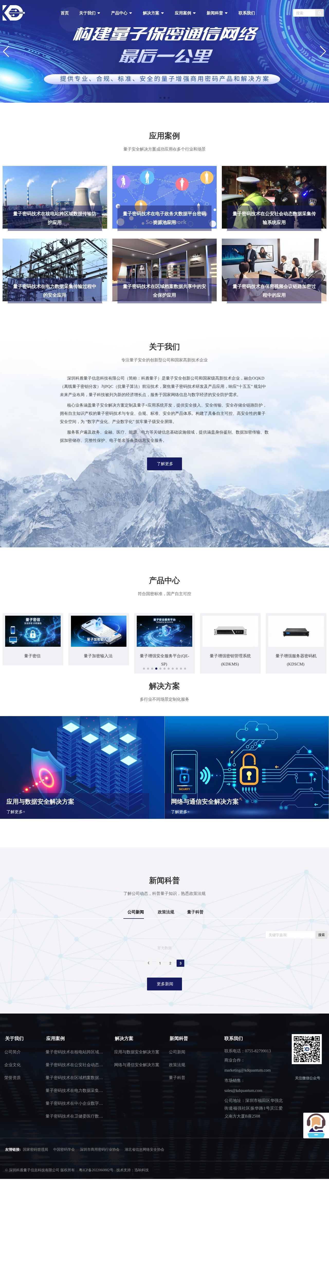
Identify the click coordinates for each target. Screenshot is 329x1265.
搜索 (321, 935)
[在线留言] (316, 1125)
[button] (6, 51)
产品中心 (120, 13)
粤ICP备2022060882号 (96, 1170)
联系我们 (247, 13)
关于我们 (88, 13)
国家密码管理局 (35, 1149)
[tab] (136, 913)
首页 (65, 13)
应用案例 (183, 13)
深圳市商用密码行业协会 (100, 1149)
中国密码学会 (64, 1149)
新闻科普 (215, 13)
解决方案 (151, 13)
